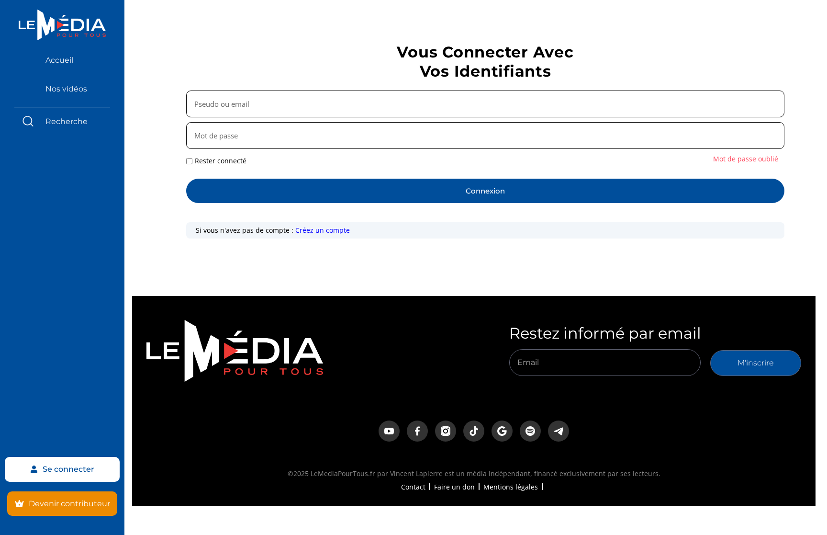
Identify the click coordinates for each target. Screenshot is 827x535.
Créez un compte (322, 230)
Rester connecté (220, 161)
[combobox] (62, 121)
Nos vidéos (66, 88)
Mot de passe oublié (745, 158)
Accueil (59, 60)
